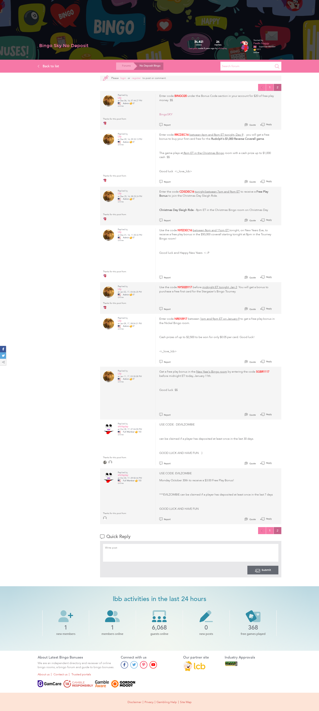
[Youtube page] (153, 664)
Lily (119, 98)
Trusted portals (81, 674)
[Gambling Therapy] (123, 683)
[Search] (277, 66)
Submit (266, 570)
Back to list (50, 66)
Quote (252, 124)
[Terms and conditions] (78, 684)
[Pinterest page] (143, 664)
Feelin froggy (261, 43)
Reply (269, 124)
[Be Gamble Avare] (102, 683)
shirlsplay (222, 48)
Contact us (61, 674)
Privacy (149, 702)
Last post (193, 48)
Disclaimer (134, 702)
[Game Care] (49, 683)
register (136, 78)
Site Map (186, 702)
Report (167, 124)
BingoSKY (165, 114)
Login (123, 78)
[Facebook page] (124, 664)
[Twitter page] (134, 664)
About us (44, 674)
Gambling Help (167, 702)
